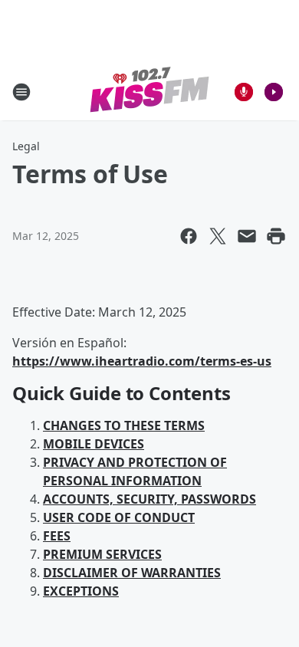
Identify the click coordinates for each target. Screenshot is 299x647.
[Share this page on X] (217, 236)
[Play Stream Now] (273, 92)
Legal (26, 146)
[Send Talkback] (244, 92)
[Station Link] (150, 92)
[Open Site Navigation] (21, 92)
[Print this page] (276, 236)
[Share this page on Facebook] (188, 236)
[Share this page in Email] (247, 236)
